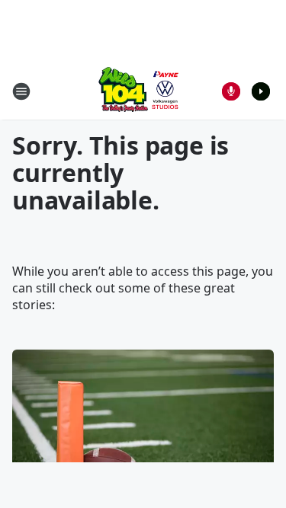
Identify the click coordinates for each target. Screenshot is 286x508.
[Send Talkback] (231, 91)
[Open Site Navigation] (21, 91)
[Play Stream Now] (261, 91)
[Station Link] (138, 91)
